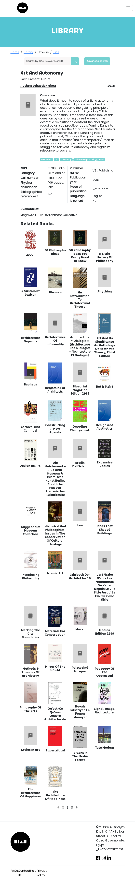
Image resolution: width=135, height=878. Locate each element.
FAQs (14, 871)
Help (33, 871)
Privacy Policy (42, 873)
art (56, 159)
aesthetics (46, 159)
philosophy (66, 159)
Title (56, 52)
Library (28, 52)
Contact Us (24, 873)
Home (15, 52)
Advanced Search (97, 61)
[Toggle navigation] (128, 8)
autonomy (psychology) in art (89, 159)
